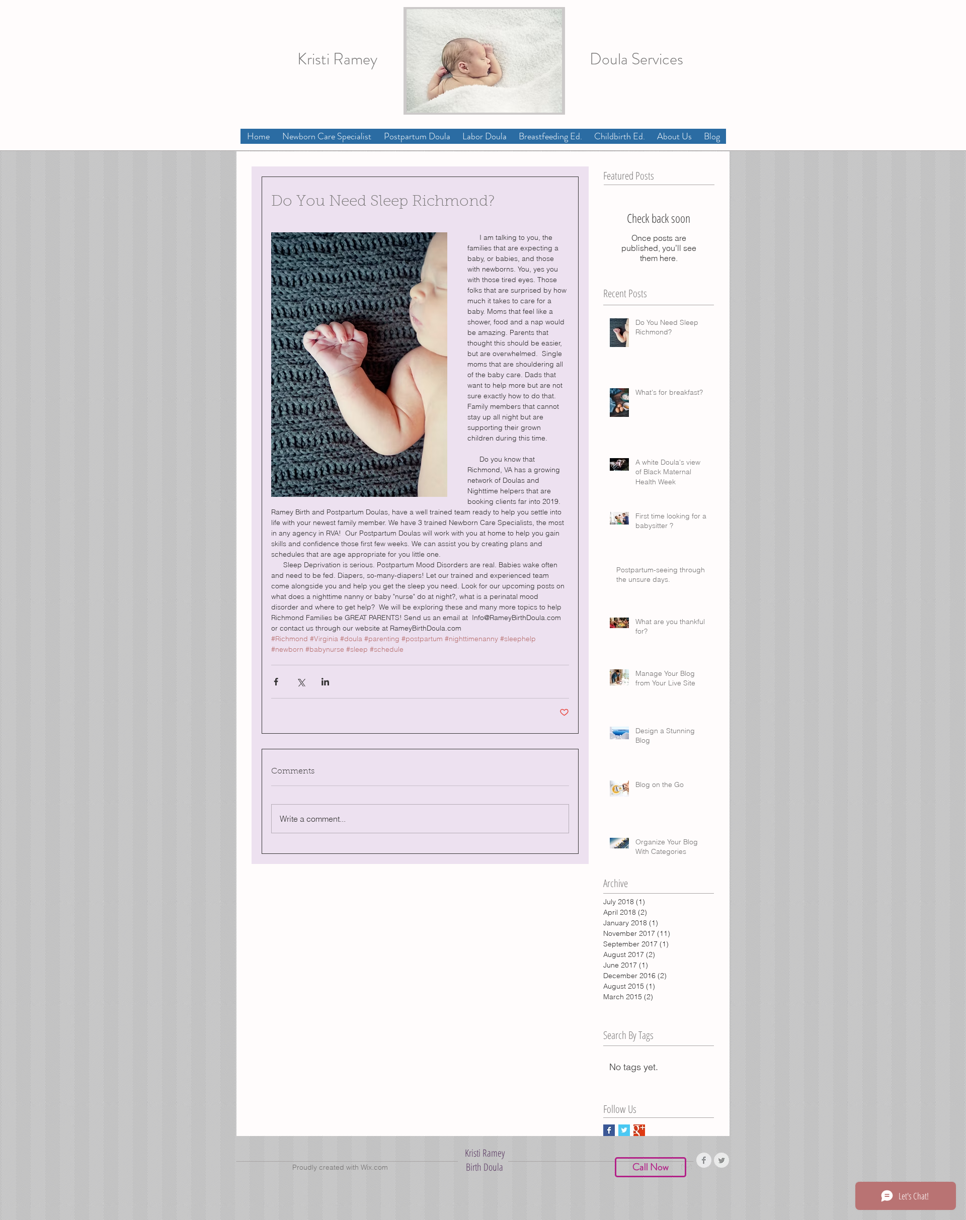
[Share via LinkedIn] (325, 681)
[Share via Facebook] (276, 681)
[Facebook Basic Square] (609, 1130)
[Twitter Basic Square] (624, 1130)
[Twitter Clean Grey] (721, 1160)
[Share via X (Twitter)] (300, 681)
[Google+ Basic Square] (639, 1130)
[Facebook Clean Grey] (703, 1160)
